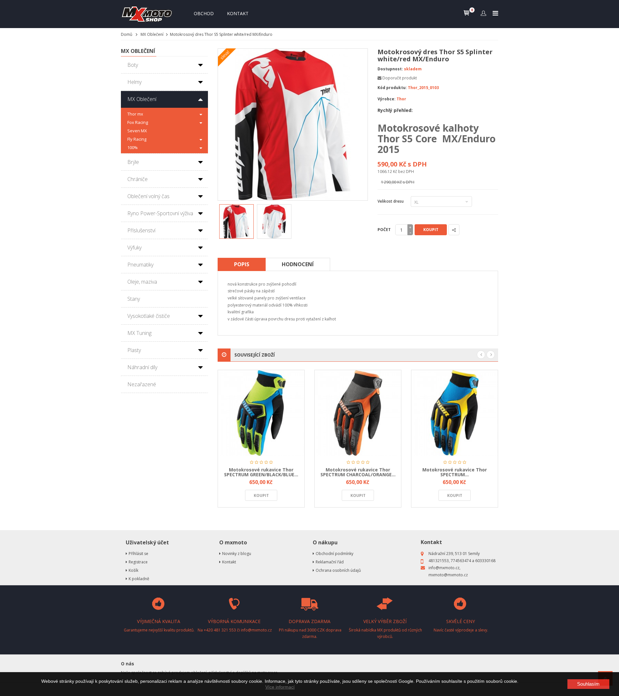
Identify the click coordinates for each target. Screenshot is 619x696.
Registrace (138, 562)
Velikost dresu (392, 201)
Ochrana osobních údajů (338, 570)
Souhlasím (588, 684)
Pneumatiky (140, 264)
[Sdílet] (453, 229)
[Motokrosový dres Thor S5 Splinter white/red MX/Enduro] (236, 221)
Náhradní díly (142, 367)
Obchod (204, 13)
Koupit (430, 229)
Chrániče (137, 179)
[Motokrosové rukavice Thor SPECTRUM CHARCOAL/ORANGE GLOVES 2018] (358, 413)
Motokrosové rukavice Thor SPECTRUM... (454, 472)
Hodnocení (298, 264)
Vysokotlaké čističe (148, 315)
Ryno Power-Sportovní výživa (160, 213)
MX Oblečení (152, 34)
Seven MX (137, 131)
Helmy (134, 82)
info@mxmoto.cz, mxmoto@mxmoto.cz (448, 571)
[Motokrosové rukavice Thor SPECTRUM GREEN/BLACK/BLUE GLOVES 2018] (261, 413)
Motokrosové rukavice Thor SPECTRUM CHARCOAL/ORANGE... (358, 472)
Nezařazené (141, 384)
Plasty (134, 350)
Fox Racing (137, 122)
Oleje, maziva (142, 281)
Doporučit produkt (399, 78)
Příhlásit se (138, 553)
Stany (133, 298)
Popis (241, 264)
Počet (384, 229)
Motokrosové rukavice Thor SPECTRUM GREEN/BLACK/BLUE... (261, 472)
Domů (126, 34)
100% (132, 147)
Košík (133, 570)
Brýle (133, 162)
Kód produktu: (392, 87)
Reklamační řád (330, 562)
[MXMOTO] (148, 14)
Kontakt (238, 13)
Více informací (280, 687)
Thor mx (135, 114)
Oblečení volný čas (148, 196)
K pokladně (139, 578)
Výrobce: (387, 99)
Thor (401, 99)
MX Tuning (139, 333)
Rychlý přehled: (395, 110)
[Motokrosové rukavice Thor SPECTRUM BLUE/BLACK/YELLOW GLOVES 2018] (454, 413)
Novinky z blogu (236, 553)
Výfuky (134, 247)
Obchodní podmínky (334, 553)
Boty (132, 64)
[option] (236, 221)
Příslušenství (141, 230)
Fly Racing (136, 139)
